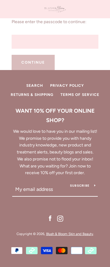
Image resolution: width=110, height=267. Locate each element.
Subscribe (80, 186)
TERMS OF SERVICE (80, 95)
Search (34, 85)
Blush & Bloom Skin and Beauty (69, 234)
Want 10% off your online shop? (55, 115)
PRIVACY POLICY (67, 85)
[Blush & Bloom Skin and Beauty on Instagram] (60, 218)
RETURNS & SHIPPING (32, 95)
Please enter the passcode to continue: (49, 21)
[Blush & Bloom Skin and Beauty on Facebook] (50, 218)
